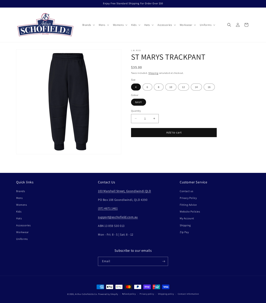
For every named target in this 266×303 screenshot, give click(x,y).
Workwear (22, 232)
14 (196, 87)
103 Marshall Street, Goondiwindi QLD (124, 191)
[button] (88, 25)
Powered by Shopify (108, 294)
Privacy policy (147, 294)
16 (209, 87)
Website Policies (190, 211)
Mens (19, 198)
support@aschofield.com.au (118, 217)
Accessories (23, 225)
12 (183, 87)
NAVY (138, 102)
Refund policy (129, 294)
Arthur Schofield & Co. (86, 294)
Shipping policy (166, 294)
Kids (18, 211)
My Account (187, 218)
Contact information (188, 294)
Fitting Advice (188, 204)
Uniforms (22, 239)
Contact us (186, 191)
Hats (19, 218)
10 (170, 87)
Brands (20, 191)
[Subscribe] (163, 261)
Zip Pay (184, 232)
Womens (21, 204)
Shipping (153, 72)
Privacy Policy (188, 198)
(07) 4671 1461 (108, 208)
